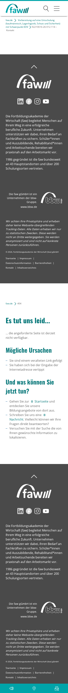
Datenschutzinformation (18, 263)
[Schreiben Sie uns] (56, 688)
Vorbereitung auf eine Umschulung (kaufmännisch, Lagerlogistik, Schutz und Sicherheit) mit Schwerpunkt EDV (33, 23)
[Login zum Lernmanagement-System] (11, 688)
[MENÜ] (56, 8)
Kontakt (10, 267)
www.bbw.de (29, 207)
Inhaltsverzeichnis (26, 267)
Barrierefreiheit (43, 263)
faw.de (9, 20)
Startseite (11, 258)
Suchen (46, 8)
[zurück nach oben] (34, 67)
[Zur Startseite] (14, 8)
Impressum (26, 258)
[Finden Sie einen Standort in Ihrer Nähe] (34, 688)
